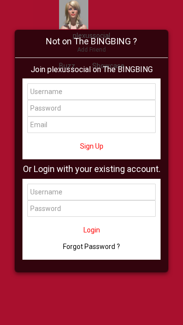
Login (91, 230)
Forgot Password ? (91, 246)
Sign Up (91, 146)
